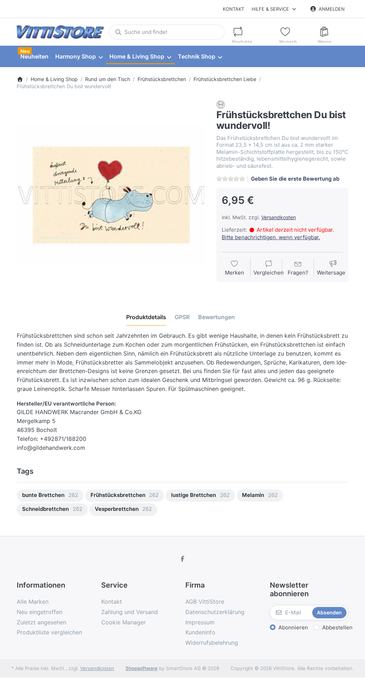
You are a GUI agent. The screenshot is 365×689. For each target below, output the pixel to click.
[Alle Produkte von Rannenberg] (220, 104)
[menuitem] (34, 57)
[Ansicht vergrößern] (111, 195)
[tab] (146, 317)
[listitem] (111, 195)
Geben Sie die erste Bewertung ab (295, 178)
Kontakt (233, 9)
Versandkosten (278, 217)
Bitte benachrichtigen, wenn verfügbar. (271, 237)
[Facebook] (182, 559)
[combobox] (166, 32)
